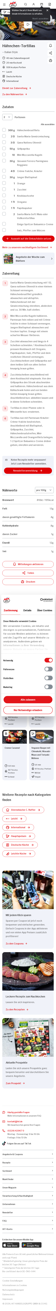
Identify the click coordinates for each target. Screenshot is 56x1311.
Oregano (22, 201)
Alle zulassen (28, 699)
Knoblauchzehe (25, 195)
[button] (28, 247)
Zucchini (21, 189)
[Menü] (4, 5)
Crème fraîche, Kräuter (29, 170)
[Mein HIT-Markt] (42, 4)
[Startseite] (13, 4)
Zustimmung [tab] (11, 610)
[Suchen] (25, 4)
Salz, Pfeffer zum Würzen (31, 230)
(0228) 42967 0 (15, 1130)
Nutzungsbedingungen (13, 1289)
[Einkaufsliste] (50, 4)
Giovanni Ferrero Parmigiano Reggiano (32, 162)
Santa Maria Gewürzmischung (33, 136)
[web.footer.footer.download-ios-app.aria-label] (10, 1245)
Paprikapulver (24, 207)
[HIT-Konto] (33, 4)
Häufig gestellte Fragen (18, 1112)
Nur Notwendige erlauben (28, 709)
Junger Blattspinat (27, 177)
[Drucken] (50, 60)
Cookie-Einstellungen (12, 1280)
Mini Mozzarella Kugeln (29, 154)
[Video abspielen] (28, 24)
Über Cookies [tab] (44, 610)
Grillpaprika (23, 148)
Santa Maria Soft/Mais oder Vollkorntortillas (32, 215)
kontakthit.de (14, 1121)
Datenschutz (8, 1294)
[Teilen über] (50, 53)
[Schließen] (47, 10)
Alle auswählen (48, 124)
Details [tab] (27, 610)
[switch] (49, 669)
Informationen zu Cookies (14, 1285)
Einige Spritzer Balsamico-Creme (35, 224)
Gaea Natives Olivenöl (29, 142)
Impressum (7, 1298)
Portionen (20, 117)
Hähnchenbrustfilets (28, 130)
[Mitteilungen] (50, 45)
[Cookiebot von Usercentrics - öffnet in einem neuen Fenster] (40, 600)
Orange (21, 183)
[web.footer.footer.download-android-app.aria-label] (31, 1245)
